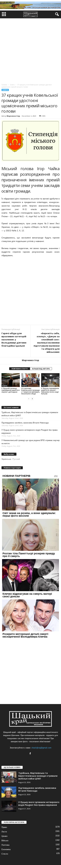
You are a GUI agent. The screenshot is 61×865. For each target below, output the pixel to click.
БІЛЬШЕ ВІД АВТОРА (41, 369)
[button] (56, 14)
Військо (4, 840)
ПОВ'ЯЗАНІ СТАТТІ (20, 369)
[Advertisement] (30, 50)
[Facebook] (30, 754)
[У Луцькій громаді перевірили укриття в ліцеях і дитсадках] (10, 380)
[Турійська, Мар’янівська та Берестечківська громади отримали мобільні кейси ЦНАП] (8, 777)
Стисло (4, 854)
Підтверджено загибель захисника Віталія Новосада (25, 423)
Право (4, 827)
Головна (4, 85)
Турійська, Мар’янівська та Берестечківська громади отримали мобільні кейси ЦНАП (29, 414)
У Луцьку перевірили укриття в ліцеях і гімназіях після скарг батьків (50, 391)
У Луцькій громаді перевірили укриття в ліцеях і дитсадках (10, 390)
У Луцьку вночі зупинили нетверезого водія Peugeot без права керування (29, 431)
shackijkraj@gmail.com (41, 748)
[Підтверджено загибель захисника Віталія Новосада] (8, 792)
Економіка (6, 849)
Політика (5, 845)
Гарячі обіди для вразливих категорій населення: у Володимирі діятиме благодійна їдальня (13, 339)
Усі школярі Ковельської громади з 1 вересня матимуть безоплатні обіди (30, 391)
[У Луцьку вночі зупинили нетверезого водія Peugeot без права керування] (8, 806)
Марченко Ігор (13, 116)
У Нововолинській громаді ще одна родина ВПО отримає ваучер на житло (30, 442)
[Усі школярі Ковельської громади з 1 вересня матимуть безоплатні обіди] (30, 380)
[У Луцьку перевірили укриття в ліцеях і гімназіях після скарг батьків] (50, 380)
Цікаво (4, 836)
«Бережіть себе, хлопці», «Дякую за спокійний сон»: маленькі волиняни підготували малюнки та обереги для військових (47, 342)
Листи (4, 832)
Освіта (5, 90)
